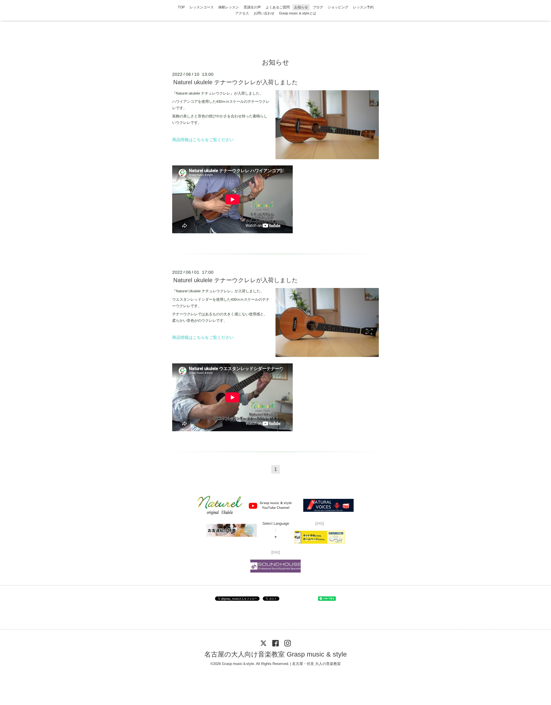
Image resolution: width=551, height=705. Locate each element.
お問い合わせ (264, 13)
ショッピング (338, 7)
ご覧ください (221, 139)
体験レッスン (228, 7)
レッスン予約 (363, 7)
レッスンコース (202, 7)
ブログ (318, 7)
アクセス (242, 13)
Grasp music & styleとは (297, 13)
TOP (181, 7)
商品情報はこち (186, 337)
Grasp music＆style (238, 664)
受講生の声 (252, 7)
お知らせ (301, 7)
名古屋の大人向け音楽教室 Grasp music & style (275, 654)
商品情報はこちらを (190, 139)
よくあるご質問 (278, 7)
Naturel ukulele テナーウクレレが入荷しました (235, 82)
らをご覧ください (217, 337)
